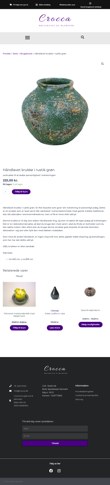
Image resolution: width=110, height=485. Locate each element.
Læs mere (55, 328)
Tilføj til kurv (21, 191)
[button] (27, 37)
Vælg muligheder (90, 324)
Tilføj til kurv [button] (19, 328)
